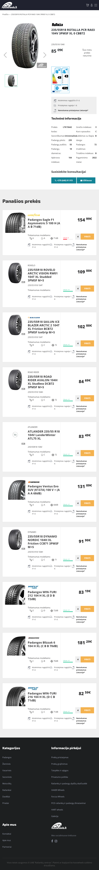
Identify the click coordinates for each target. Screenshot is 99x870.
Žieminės (6, 764)
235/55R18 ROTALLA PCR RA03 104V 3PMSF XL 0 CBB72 (33, 14)
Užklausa (87, 180)
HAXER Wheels (57, 790)
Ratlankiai (6, 790)
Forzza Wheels (57, 796)
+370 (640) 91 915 (65, 180)
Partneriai (6, 847)
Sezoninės (7, 777)
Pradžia (5, 14)
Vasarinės (6, 770)
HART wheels (57, 809)
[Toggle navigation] (95, 5)
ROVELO (31, 265)
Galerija (54, 816)
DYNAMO (32, 532)
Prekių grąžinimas (59, 764)
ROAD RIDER (33, 372)
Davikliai (6, 796)
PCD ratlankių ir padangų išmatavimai (68, 803)
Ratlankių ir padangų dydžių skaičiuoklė (69, 783)
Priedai (5, 803)
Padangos (6, 757)
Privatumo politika (59, 777)
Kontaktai (6, 833)
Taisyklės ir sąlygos (59, 770)
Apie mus (6, 840)
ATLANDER (32, 427)
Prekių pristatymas (59, 757)
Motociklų (6, 783)
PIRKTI (87, 236)
